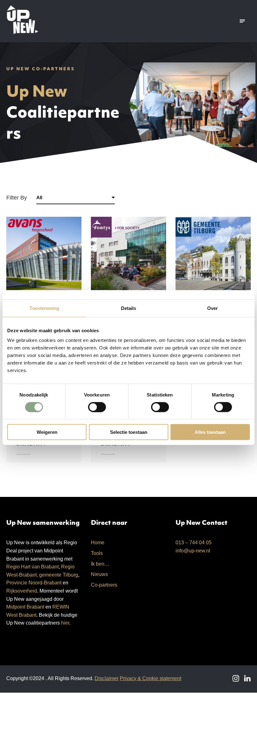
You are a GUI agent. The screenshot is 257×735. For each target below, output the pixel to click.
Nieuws (99, 574)
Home (97, 542)
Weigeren (47, 432)
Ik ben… (100, 564)
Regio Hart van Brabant (32, 566)
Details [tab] (128, 308)
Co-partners (104, 585)
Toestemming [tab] (44, 308)
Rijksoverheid (21, 591)
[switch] (97, 407)
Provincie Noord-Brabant (33, 582)
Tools (97, 553)
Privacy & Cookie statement (150, 678)
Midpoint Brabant (25, 607)
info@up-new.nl (193, 550)
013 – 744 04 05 (194, 542)
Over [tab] (212, 308)
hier (65, 623)
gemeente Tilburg (58, 575)
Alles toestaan (210, 432)
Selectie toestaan (128, 432)
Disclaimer (106, 678)
